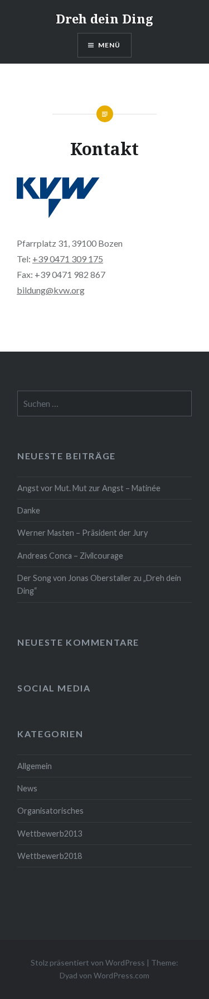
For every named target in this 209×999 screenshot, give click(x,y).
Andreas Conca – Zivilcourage (70, 555)
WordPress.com (121, 975)
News (27, 788)
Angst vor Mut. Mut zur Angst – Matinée (89, 488)
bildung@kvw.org (51, 290)
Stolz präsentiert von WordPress (88, 962)
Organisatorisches (50, 810)
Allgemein (34, 766)
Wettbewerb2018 (49, 856)
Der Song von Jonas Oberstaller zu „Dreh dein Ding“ (99, 584)
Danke (28, 510)
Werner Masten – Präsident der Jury (82, 532)
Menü (109, 45)
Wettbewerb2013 (49, 833)
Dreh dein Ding (104, 18)
